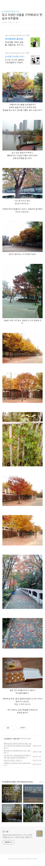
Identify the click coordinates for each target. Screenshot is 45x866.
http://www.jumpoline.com (15, 35)
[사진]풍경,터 (8, 738)
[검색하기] (42, 2)
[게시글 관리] (14, 728)
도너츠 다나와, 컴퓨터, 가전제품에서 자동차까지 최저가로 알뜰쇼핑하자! (15, 61)
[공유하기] (11, 728)
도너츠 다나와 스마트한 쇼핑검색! (15, 56)
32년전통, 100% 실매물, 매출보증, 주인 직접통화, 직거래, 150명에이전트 (15, 43)
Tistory (35, 859)
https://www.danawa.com (15, 53)
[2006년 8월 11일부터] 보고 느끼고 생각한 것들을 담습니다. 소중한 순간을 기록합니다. (17, 836)
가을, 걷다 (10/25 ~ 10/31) (12, 760)
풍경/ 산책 (16, 738)
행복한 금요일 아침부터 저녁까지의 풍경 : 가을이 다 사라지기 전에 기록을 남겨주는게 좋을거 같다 (17, 746)
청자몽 (5, 831)
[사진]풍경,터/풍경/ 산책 (10, 11)
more (41, 782)
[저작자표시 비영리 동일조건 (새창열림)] (30, 728)
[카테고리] (3, 2)
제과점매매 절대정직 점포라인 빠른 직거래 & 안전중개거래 (15, 39)
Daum (22, 859)
